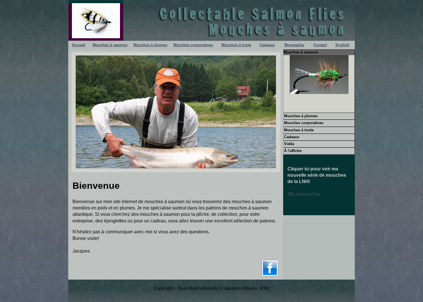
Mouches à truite (236, 45)
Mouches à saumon (110, 45)
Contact (320, 45)
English (342, 45)
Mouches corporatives (193, 45)
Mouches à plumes (150, 45)
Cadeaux (267, 45)
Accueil (78, 45)
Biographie (294, 45)
